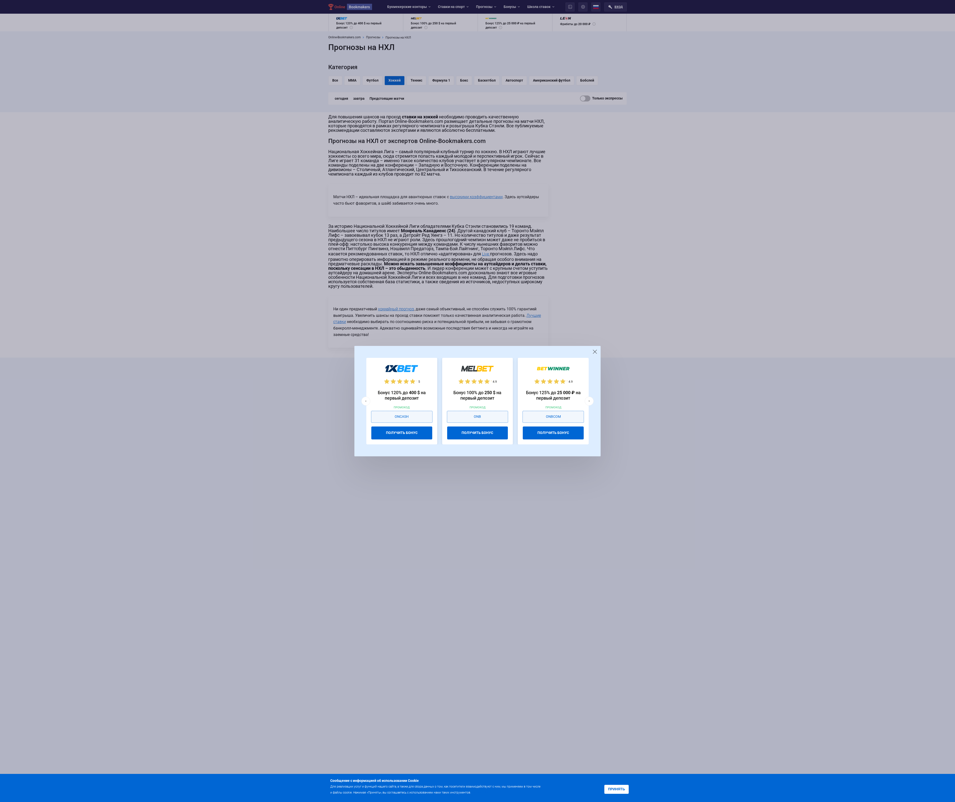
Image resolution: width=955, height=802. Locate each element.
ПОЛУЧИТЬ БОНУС (402, 433)
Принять (616, 789)
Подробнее (482, 792)
